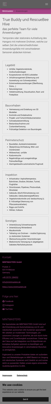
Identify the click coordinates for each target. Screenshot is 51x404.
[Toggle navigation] (47, 4)
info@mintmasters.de (11, 282)
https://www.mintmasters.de (14, 287)
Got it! (25, 399)
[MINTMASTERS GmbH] (4, 4)
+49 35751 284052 (10, 277)
